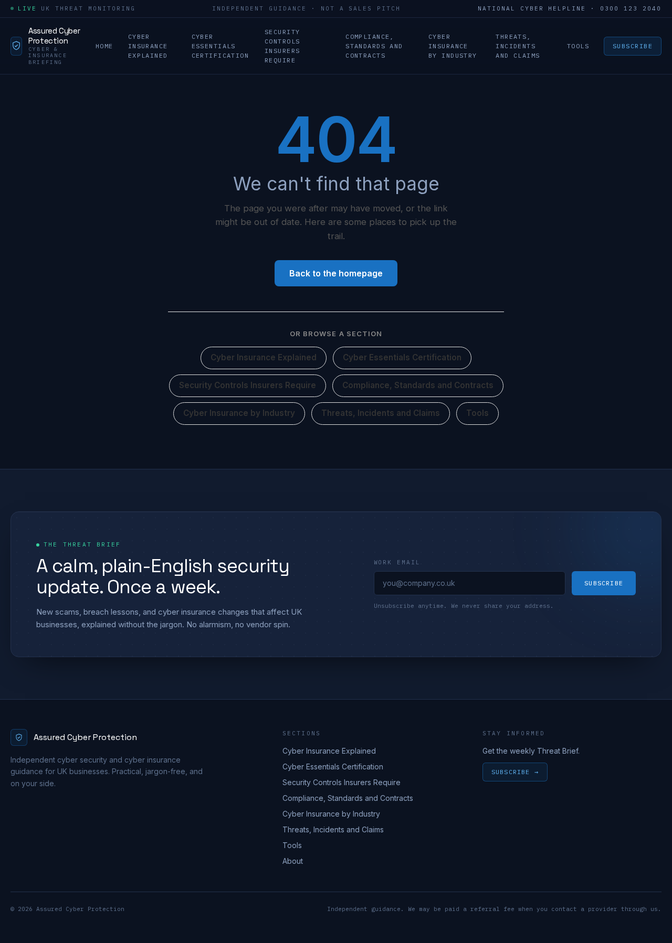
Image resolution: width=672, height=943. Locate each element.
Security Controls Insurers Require (282, 45)
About (292, 860)
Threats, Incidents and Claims (518, 45)
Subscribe (633, 45)
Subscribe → (515, 772)
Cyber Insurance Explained (148, 45)
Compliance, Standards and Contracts (374, 45)
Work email (397, 562)
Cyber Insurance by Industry (452, 45)
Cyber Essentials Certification (220, 45)
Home (104, 45)
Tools (578, 45)
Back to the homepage (336, 273)
